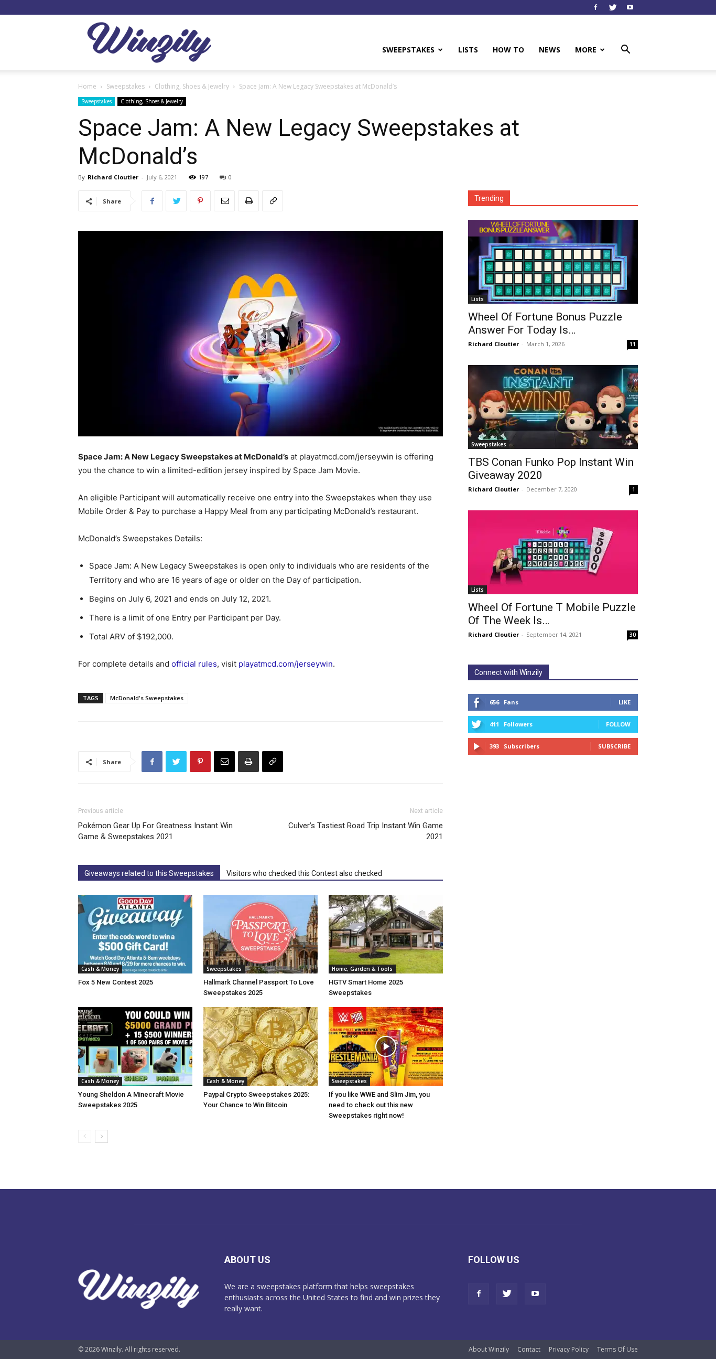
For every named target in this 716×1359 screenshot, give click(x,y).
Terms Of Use (617, 1349)
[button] (625, 51)
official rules (194, 664)
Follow (618, 724)
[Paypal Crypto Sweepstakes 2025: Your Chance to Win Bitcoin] (260, 1046)
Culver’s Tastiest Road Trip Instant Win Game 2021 (365, 831)
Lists (468, 50)
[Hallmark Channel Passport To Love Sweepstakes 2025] (260, 934)
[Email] (224, 200)
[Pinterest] (200, 200)
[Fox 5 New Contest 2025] (135, 934)
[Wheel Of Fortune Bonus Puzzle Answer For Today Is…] (553, 262)
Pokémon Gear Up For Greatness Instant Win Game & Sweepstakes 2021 (155, 831)
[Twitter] (613, 7)
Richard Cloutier (113, 177)
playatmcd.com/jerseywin (285, 664)
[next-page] (101, 1136)
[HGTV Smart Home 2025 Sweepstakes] (386, 934)
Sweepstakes (408, 50)
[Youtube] (630, 7)
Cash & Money (100, 968)
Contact (528, 1349)
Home (87, 86)
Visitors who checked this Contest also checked (304, 873)
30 (633, 634)
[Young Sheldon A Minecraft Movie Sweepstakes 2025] (135, 1046)
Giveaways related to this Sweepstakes (149, 873)
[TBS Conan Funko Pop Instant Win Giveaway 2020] (553, 407)
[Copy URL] (272, 200)
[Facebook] (595, 7)
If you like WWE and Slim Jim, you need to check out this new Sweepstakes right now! (379, 1104)
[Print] (248, 200)
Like (625, 702)
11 (633, 344)
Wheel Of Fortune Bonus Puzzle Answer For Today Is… (545, 323)
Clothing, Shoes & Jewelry (192, 86)
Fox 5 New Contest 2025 (115, 982)
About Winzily (489, 1349)
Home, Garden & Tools (362, 968)
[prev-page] (84, 1136)
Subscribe (614, 746)
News (549, 50)
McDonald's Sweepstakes (146, 698)
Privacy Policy (569, 1349)
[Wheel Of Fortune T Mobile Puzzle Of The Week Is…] (553, 552)
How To (508, 50)
